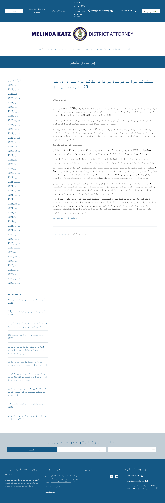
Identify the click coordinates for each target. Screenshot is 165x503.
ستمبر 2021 (14, 194)
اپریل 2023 (14, 111)
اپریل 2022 (14, 164)
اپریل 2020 (14, 269)
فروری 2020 (14, 278)
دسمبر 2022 (14, 128)
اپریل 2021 (14, 216)
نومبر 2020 (14, 238)
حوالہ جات (75, 49)
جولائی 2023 (14, 98)
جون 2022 (13, 155)
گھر (128, 49)
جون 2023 (13, 102)
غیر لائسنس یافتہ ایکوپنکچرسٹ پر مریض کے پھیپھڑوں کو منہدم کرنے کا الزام (27, 391)
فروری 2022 (14, 172)
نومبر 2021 (14, 186)
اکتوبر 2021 (15, 190)
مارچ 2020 (13, 274)
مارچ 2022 (13, 168)
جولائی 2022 (14, 150)
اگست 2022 (13, 146)
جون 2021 (13, 208)
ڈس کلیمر (50, 491)
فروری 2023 (14, 120)
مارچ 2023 (13, 115)
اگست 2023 (13, 93)
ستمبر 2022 (14, 142)
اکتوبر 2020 (15, 243)
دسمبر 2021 (14, 181)
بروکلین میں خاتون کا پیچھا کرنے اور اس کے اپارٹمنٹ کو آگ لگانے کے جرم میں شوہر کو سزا (27, 376)
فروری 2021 (14, 225)
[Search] (7, 11)
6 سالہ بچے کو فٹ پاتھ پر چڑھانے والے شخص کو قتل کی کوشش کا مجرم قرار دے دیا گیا (26, 350)
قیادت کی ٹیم (116, 49)
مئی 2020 (13, 265)
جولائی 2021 (14, 203)
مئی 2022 (13, 159)
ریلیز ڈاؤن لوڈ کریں (65, 217)
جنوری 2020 (14, 282)
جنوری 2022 (14, 177)
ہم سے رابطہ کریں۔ (56, 49)
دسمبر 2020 (14, 234)
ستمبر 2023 (14, 89)
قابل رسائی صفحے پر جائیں (20, 485)
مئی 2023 (13, 106)
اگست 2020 (13, 252)
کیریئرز (88, 49)
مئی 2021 (13, 212)
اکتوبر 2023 (15, 84)
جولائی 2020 (14, 256)
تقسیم (100, 49)
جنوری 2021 (14, 230)
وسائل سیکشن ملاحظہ (61, 481)
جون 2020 (13, 260)
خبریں (38, 49)
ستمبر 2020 (14, 247)
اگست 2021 (13, 199)
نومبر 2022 (14, 133)
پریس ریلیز (59, 233)
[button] (151, 11)
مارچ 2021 (13, 221)
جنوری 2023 (14, 124)
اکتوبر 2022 (15, 137)
